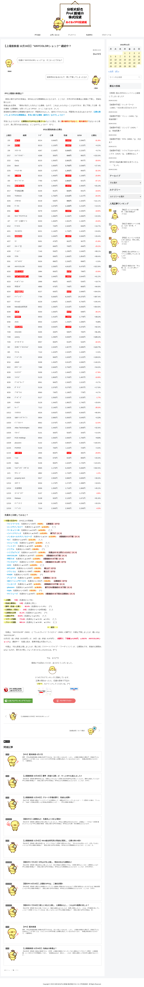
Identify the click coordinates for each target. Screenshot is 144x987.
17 (134, 60)
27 (115, 66)
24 (134, 63)
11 (139, 56)
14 (120, 60)
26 (111, 66)
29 (125, 66)
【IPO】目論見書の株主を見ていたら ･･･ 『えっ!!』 (123, 163)
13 (115, 60)
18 (139, 60)
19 (111, 63)
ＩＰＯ (7, 741)
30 (130, 66)
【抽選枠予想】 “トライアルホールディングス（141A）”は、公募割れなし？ (124, 152)
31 (134, 66)
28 (120, 66)
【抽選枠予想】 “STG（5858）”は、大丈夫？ (125, 140)
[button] (139, 77)
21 (120, 63)
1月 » (117, 71)
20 (115, 63)
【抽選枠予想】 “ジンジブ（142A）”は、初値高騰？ (123, 129)
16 (130, 60)
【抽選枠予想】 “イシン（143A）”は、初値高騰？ (124, 117)
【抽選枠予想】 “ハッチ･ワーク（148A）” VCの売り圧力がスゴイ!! (123, 106)
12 (111, 60)
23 (130, 63)
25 (139, 63)
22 (125, 63)
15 (125, 60)
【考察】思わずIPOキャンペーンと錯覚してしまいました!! (124, 94)
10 (134, 56)
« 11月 (110, 71)
